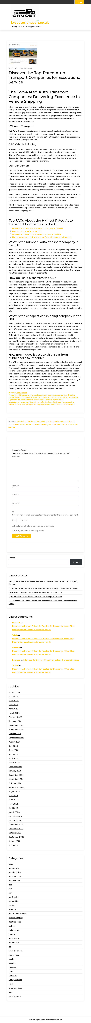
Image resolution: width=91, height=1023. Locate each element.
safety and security (66, 402)
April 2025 (13, 758)
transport (13, 975)
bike (10, 884)
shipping (12, 963)
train (11, 971)
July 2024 (13, 796)
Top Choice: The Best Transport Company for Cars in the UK (35, 592)
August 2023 (15, 841)
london (12, 934)
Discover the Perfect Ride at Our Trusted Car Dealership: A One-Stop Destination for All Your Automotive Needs (43, 628)
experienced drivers (16, 400)
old (10, 946)
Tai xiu (15, 635)
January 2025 (15, 771)
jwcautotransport (26, 68)
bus (10, 889)
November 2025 (16, 729)
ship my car (14, 955)
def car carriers (56, 397)
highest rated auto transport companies (37, 400)
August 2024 (15, 791)
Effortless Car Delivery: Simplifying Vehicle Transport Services (51, 660)
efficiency (66, 397)
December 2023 (16, 824)
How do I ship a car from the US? (27, 231)
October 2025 (15, 734)
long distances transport (17, 402)
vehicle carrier (15, 996)
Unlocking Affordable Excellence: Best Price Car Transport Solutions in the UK (43, 588)
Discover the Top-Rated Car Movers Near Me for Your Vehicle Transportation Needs (43, 602)
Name (15, 486)
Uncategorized (21, 393)
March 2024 (14, 812)
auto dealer (14, 868)
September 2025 (16, 738)
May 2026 (13, 705)
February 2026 (15, 717)
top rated (13, 967)
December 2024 (16, 775)
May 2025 (13, 754)
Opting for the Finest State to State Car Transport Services (35, 596)
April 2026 (13, 709)
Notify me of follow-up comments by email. (34, 526)
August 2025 (14, 742)
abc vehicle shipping (22, 395)
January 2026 (15, 721)
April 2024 (13, 808)
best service (14, 880)
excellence (74, 397)
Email (15, 495)
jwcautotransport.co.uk (30, 22)
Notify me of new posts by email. (29, 530)
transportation (15, 980)
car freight (13, 897)
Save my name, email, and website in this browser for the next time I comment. (45, 515)
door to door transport (19, 913)
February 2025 (15, 767)
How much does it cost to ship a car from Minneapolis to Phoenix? (42, 237)
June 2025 (13, 750)
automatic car (15, 876)
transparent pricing (24, 404)
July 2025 (13, 746)
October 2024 (15, 783)
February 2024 (15, 816)
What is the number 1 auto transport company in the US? (37, 228)
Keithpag (16, 660)
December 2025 (16, 725)
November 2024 (16, 779)
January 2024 (15, 820)
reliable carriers (15, 951)
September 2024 (16, 787)
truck (11, 984)
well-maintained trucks (51, 404)
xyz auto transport (67, 404)
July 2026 (13, 696)
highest (12, 926)
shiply (11, 959)
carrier (11, 905)
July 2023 (13, 845)
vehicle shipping (37, 404)
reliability (55, 402)
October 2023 (15, 833)
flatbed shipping (16, 918)
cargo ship (13, 901)
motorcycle (14, 938)
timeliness (12, 404)
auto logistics (15, 872)
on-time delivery (33, 402)
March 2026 (14, 713)
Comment (17, 456)
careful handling (69, 395)
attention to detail (36, 395)
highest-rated (58, 400)
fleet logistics (15, 922)
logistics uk (14, 930)
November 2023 (16, 829)
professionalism (45, 402)
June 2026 (14, 701)
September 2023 (16, 837)
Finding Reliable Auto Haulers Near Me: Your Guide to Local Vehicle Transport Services (43, 582)
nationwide (14, 942)
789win (15, 665)
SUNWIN (16, 647)
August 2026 (15, 692)
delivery (12, 909)
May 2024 (13, 804)
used (11, 992)
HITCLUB (16, 622)
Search (12, 558)
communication (14, 397)
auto (11, 864)
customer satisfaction (29, 397)
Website (16, 503)
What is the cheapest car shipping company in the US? (36, 234)
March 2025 (14, 762)
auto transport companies (53, 395)
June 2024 (14, 800)
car (10, 893)
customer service (44, 397)
